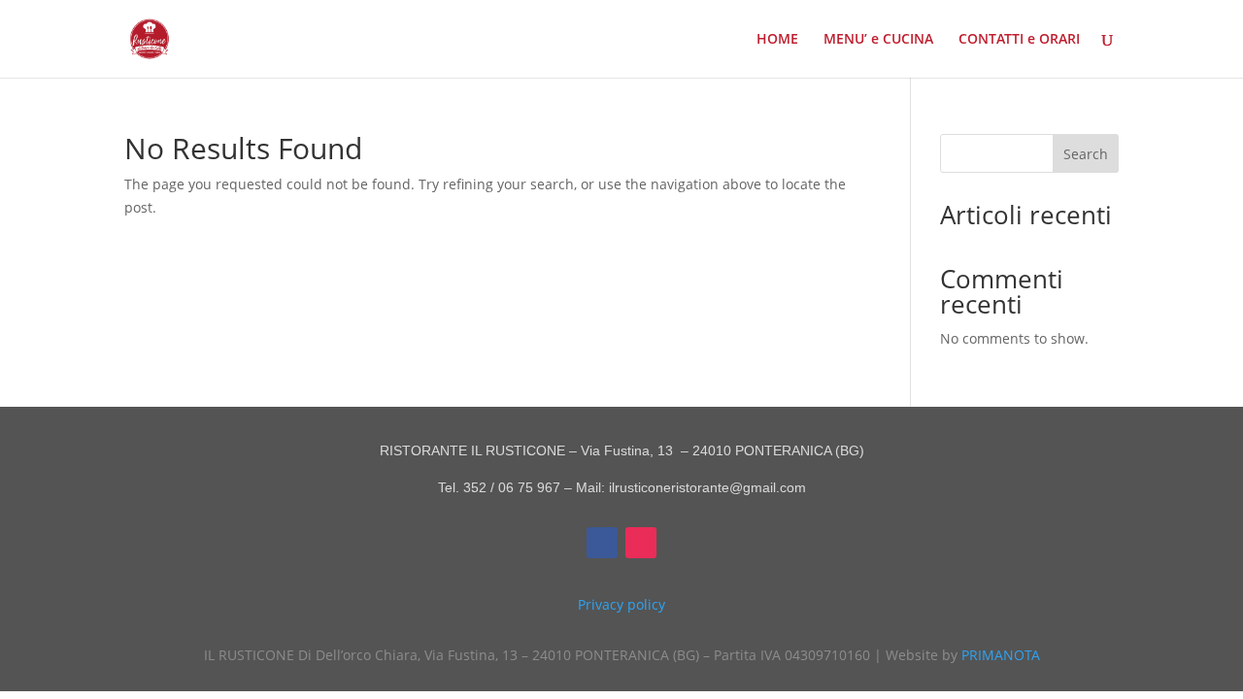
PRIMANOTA (1000, 655)
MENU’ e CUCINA (878, 40)
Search (1085, 154)
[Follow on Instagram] (640, 542)
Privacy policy (621, 604)
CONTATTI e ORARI (1019, 40)
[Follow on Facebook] (602, 542)
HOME (777, 40)
